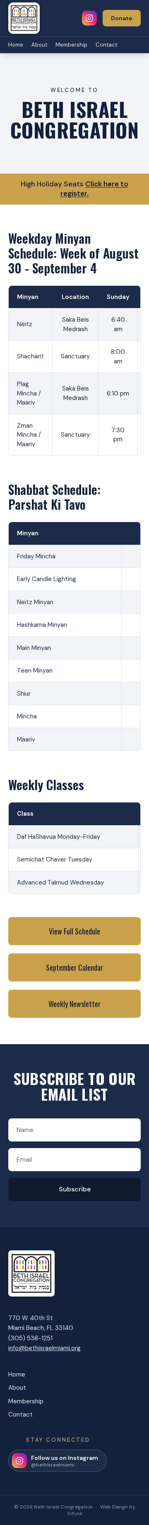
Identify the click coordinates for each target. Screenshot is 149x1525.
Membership (71, 44)
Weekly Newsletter (74, 1003)
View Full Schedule (74, 931)
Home (15, 44)
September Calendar (74, 967)
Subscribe (75, 1189)
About (39, 44)
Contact (106, 44)
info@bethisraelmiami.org (44, 1348)
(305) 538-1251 (30, 1338)
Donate (121, 18)
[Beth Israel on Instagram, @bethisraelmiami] (89, 18)
